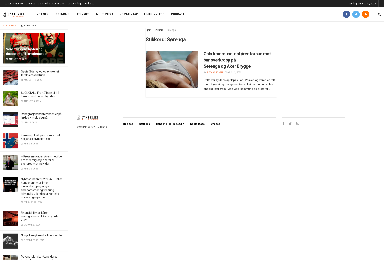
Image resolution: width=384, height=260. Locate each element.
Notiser (7, 3)
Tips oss (128, 123)
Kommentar (58, 3)
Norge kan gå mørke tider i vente (41, 235)
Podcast (89, 3)
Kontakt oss (197, 123)
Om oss (215, 123)
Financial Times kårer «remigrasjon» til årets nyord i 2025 (39, 216)
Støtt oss (144, 123)
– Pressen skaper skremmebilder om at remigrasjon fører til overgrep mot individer (42, 160)
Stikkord (159, 30)
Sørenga (171, 30)
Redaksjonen (215, 72)
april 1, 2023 (234, 72)
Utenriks (30, 3)
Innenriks (18, 3)
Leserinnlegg (75, 3)
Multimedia (44, 3)
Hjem (148, 30)
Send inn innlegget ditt (170, 123)
